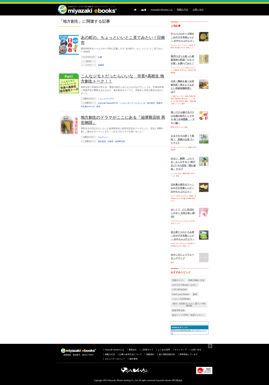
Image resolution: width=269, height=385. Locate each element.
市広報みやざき (88, 106)
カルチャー (103, 137)
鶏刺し (186, 101)
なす (177, 243)
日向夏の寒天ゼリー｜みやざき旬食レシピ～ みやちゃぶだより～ (182, 188)
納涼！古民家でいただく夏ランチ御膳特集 (189, 304)
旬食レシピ (190, 48)
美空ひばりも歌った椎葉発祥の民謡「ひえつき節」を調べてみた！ (182, 60)
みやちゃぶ (183, 243)
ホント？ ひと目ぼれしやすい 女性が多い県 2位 (183, 213)
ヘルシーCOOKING (181, 299)
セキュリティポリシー (115, 359)
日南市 (110, 141)
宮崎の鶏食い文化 (196, 280)
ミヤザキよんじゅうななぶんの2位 (183, 221)
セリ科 (173, 147)
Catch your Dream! (180, 294)
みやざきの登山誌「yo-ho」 (184, 285)
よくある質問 (164, 349)
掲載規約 (150, 354)
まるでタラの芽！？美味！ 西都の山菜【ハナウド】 (182, 139)
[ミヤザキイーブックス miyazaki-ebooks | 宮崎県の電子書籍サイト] (87, 14)
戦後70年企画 (178, 310)
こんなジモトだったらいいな (132, 103)
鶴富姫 (173, 72)
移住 (98, 106)
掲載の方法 (182, 9)
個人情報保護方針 (167, 354)
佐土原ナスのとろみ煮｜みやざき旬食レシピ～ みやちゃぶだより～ (183, 235)
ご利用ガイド (147, 349)
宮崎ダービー (178, 280)
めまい (180, 173)
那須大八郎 (192, 70)
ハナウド (179, 147)
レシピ (185, 147)
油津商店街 (120, 141)
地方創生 (151, 103)
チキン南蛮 (185, 96)
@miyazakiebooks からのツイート (189, 331)
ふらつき (174, 173)
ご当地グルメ (175, 96)
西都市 (173, 150)
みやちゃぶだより (182, 196)
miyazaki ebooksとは (161, 9)
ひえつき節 (185, 67)
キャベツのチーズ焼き (185, 45)
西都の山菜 (192, 147)
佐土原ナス (192, 243)
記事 (100, 57)
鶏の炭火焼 (180, 101)
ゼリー (173, 196)
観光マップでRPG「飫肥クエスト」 (188, 315)
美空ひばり (184, 70)
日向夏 (183, 198)
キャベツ (174, 45)
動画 (195, 294)
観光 (172, 262)
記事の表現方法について (130, 354)
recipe (173, 243)
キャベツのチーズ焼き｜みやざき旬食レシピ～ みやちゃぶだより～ (183, 37)
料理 (172, 127)
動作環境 (134, 359)
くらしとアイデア (106, 99)
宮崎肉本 (178, 99)
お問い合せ (198, 9)
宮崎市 (159, 103)
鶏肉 (186, 127)
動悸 (188, 173)
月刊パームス (179, 127)
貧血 (177, 176)
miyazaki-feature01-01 (108, 103)
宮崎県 (101, 65)
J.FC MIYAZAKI (179, 289)
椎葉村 (177, 70)
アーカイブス (175, 67)
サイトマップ (181, 349)
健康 (184, 173)
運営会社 (133, 349)
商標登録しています (188, 354)
